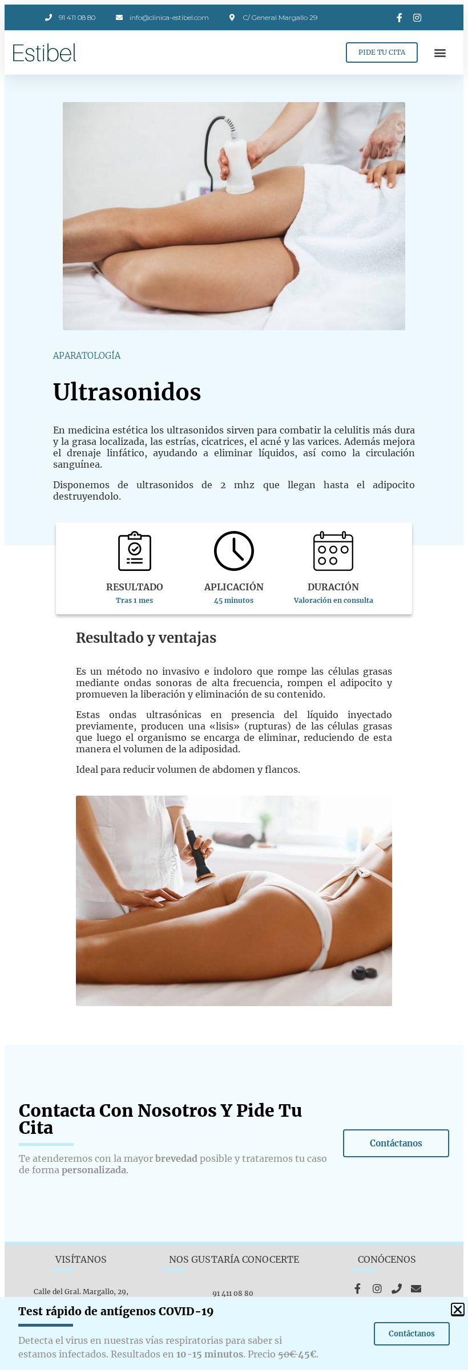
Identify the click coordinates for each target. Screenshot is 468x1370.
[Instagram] (377, 1288)
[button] (440, 52)
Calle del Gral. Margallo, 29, (81, 1291)
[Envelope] (416, 1288)
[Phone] (397, 1288)
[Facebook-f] (358, 1288)
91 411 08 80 (233, 1293)
